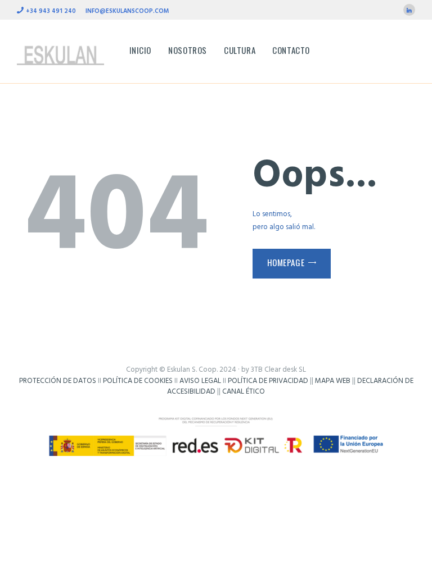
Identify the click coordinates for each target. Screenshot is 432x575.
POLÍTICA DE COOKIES (138, 381)
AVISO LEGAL (200, 381)
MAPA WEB (332, 381)
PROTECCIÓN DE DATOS (57, 381)
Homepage (286, 262)
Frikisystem (216, 403)
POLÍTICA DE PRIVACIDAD (268, 381)
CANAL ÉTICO (243, 392)
